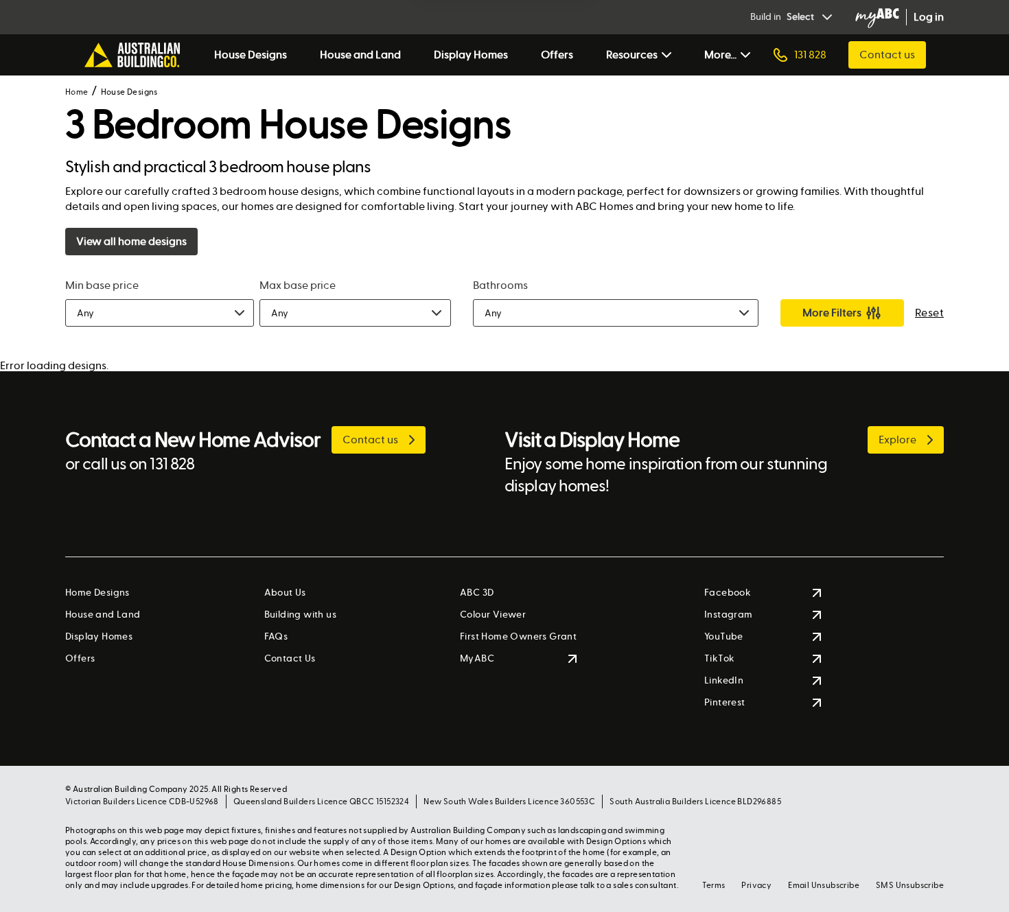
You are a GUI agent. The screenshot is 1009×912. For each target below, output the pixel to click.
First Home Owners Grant (518, 636)
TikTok (719, 658)
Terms (713, 885)
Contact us (887, 54)
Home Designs (97, 592)
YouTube (723, 636)
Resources (632, 54)
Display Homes (471, 54)
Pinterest (724, 702)
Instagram (728, 614)
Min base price (102, 285)
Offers (557, 54)
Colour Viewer (493, 614)
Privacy (756, 885)
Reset (929, 312)
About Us (285, 592)
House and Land (360, 54)
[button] (159, 313)
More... (720, 54)
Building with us (300, 614)
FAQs (276, 636)
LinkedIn (723, 680)
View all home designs (131, 241)
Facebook (727, 592)
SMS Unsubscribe (910, 885)
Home (77, 92)
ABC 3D (477, 592)
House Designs (250, 54)
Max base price (297, 285)
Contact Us (290, 658)
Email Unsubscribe (823, 885)
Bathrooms (500, 285)
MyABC (477, 658)
